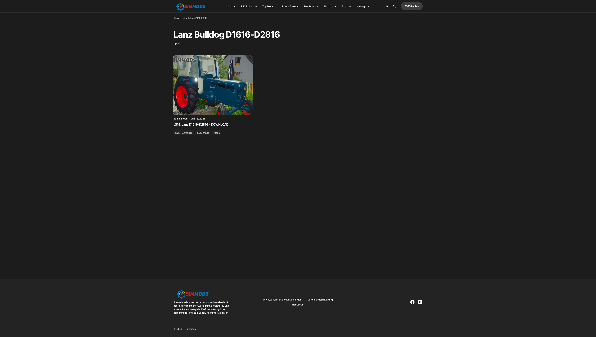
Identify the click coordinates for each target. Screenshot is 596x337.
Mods (217, 132)
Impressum (298, 304)
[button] (387, 6)
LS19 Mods (203, 132)
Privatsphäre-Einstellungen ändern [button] (282, 299)
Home (176, 18)
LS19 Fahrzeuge (183, 132)
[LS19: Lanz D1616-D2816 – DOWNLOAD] (213, 85)
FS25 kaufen (412, 6)
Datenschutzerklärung (320, 299)
